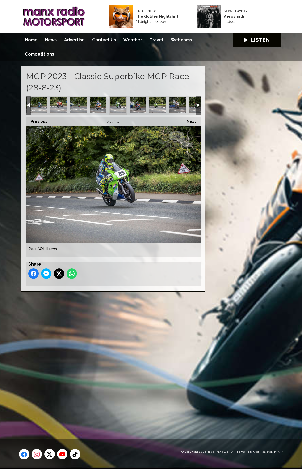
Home (31, 39)
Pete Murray (138, 105)
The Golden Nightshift (157, 16)
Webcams (181, 39)
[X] (49, 454)
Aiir (280, 451)
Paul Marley (98, 105)
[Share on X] (59, 273)
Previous (36, 121)
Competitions (39, 54)
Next (189, 121)
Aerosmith (234, 16)
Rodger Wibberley (177, 105)
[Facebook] (24, 454)
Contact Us (104, 39)
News (51, 39)
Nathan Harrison (58, 105)
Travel (156, 39)
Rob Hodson (157, 105)
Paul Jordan (78, 105)
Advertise (74, 39)
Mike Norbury (38, 105)
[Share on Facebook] (33, 273)
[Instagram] (37, 454)
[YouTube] (62, 454)
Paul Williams (118, 105)
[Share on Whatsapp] (72, 273)
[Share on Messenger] (46, 273)
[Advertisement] (109, 360)
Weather (132, 39)
